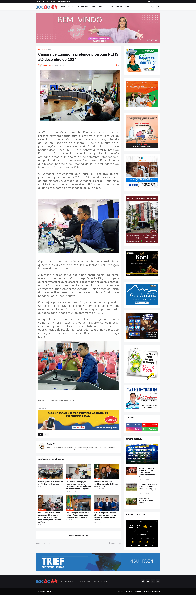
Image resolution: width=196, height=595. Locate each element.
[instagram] (156, 1)
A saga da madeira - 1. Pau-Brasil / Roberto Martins (147, 501)
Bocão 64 (51, 444)
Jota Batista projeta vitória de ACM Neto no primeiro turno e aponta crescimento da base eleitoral (105, 516)
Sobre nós (45, 1)
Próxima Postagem (113, 543)
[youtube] (152, 1)
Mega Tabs (96, 7)
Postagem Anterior (44, 543)
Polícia (71, 7)
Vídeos (119, 7)
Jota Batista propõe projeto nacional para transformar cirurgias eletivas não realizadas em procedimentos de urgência (78, 485)
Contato (52, 1)
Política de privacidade (64, 1)
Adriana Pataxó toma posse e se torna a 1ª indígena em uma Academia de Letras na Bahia (147, 472)
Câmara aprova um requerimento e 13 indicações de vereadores (50, 483)
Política (109, 7)
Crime (127, 7)
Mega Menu (82, 7)
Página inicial (43, 49)
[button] (152, 7)
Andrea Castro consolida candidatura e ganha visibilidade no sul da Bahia (106, 484)
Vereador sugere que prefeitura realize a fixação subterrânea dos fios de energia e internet (77, 515)
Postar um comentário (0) (78, 535)
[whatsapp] (159, 1)
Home (38, 1)
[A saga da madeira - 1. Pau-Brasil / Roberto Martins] (131, 501)
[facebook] (149, 1)
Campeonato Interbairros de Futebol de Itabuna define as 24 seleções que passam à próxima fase (148, 488)
